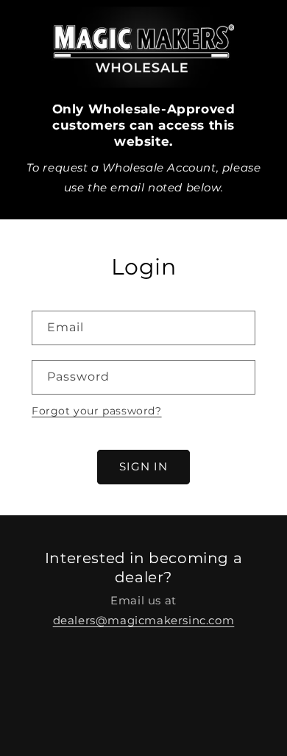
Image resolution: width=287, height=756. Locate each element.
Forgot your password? (97, 410)
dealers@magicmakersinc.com (144, 620)
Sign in (143, 466)
